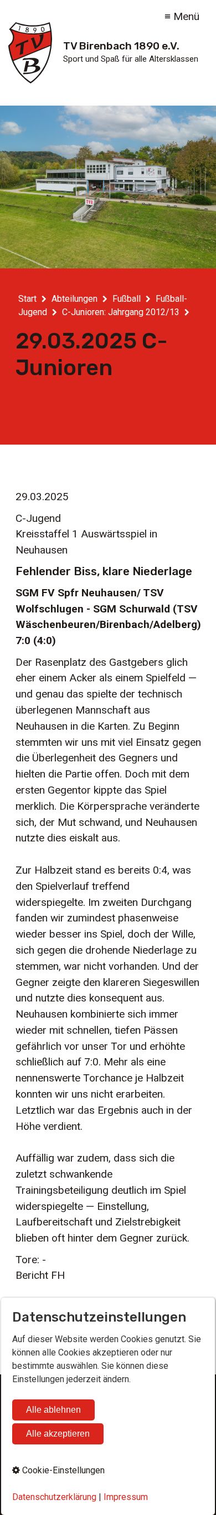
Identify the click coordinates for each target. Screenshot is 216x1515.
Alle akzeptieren (58, 1433)
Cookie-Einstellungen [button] (62, 1470)
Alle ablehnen (53, 1409)
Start (27, 298)
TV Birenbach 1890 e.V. (121, 45)
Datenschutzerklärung (54, 1497)
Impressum (126, 1497)
